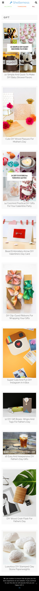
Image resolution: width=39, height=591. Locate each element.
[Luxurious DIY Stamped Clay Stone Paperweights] (19, 564)
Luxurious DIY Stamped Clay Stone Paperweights (19, 568)
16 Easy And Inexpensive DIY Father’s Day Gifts (19, 457)
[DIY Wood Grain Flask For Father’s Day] (19, 516)
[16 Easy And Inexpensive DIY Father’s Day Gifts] (19, 454)
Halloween (8, 6)
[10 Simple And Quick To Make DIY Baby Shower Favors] (19, 72)
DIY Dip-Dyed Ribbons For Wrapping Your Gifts (19, 317)
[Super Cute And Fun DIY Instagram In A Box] (19, 377)
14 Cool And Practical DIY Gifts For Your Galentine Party (19, 204)
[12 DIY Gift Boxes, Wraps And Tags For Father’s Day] (19, 416)
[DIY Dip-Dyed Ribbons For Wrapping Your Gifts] (19, 313)
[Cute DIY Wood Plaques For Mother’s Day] (19, 136)
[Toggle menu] (3, 2)
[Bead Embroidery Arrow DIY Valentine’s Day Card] (19, 248)
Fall (33, 6)
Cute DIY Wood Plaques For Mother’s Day (19, 140)
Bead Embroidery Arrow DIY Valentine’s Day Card (19, 252)
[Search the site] (36, 2)
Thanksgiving (22, 6)
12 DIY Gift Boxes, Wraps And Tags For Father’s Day (19, 420)
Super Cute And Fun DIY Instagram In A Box (19, 381)
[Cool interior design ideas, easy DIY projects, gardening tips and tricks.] (19, 4)
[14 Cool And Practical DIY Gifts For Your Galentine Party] (19, 201)
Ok (19, 588)
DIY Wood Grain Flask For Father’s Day (19, 520)
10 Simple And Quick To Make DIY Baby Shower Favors (19, 76)
